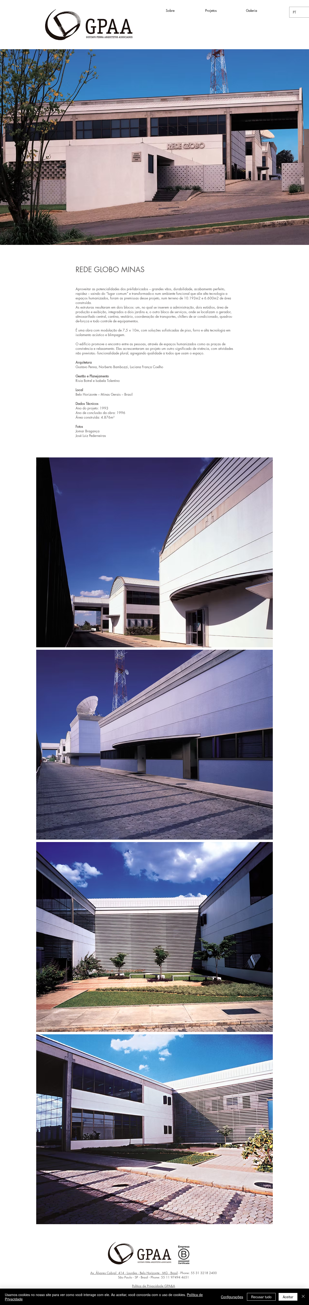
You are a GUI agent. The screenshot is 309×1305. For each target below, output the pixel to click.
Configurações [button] (232, 1296)
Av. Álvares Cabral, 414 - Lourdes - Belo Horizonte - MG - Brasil (134, 1273)
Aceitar (288, 1296)
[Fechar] (303, 1296)
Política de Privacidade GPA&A (153, 1286)
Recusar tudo (261, 1296)
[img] (154, 552)
